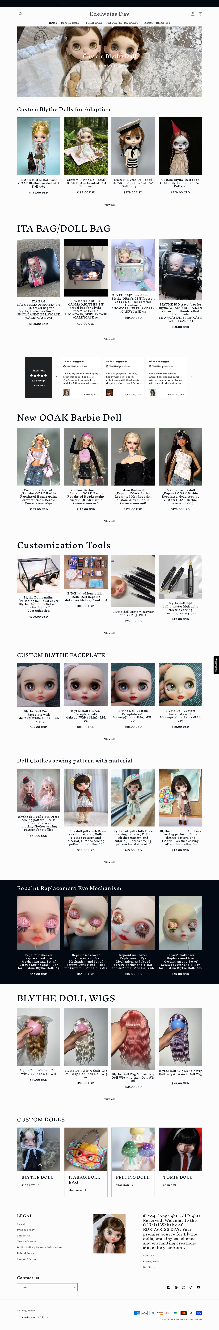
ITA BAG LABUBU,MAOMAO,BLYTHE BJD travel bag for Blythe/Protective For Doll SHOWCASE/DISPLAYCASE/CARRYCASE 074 (38, 309)
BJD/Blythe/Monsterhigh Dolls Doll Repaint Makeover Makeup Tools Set (85, 597)
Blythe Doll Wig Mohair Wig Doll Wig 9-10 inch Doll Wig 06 (133, 1077)
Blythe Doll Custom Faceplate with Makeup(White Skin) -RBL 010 (180, 715)
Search (21, 1223)
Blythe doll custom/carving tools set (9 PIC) (133, 613)
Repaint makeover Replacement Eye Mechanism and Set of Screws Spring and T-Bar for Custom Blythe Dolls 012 (180, 961)
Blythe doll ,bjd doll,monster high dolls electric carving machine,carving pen (180, 608)
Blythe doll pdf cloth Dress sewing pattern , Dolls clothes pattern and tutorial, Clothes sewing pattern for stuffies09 (85, 837)
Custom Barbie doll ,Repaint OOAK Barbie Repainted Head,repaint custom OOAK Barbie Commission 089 (180, 496)
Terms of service (27, 1241)
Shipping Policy (26, 1258)
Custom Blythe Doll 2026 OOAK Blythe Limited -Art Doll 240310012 (133, 183)
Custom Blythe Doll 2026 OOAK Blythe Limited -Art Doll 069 (38, 183)
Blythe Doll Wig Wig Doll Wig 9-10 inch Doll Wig (38, 1072)
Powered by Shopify (193, 1319)
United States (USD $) (32, 1317)
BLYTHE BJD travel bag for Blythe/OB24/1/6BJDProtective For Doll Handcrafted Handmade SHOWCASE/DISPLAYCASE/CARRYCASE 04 (133, 303)
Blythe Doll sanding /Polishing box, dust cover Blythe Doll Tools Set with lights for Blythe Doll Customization (39, 604)
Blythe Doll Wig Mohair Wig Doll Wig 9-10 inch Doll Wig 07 (180, 1074)
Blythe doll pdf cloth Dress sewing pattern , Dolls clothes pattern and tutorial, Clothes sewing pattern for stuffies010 (133, 837)
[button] (20, 13)
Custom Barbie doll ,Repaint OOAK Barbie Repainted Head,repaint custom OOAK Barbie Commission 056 (85, 496)
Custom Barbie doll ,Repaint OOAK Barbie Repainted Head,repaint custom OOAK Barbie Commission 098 (133, 496)
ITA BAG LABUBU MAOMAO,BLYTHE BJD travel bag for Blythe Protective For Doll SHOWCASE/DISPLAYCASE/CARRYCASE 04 (85, 309)
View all (109, 204)
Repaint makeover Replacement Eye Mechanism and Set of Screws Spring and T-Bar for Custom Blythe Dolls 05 (38, 961)
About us (148, 1255)
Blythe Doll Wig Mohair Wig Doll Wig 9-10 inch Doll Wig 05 (85, 1074)
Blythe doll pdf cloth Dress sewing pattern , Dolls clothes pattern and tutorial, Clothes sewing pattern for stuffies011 (180, 837)
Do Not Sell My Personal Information (40, 1247)
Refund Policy (25, 1253)
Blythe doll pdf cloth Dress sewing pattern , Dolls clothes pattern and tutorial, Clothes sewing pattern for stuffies (38, 823)
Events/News (151, 1261)
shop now (28, 1184)
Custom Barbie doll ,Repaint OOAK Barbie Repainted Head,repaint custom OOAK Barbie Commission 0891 (38, 496)
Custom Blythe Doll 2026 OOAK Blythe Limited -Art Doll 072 (180, 183)
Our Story (149, 1267)
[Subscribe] (73, 1287)
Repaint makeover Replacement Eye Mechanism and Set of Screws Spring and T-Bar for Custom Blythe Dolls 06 (133, 961)
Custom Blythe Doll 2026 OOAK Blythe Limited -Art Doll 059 (85, 183)
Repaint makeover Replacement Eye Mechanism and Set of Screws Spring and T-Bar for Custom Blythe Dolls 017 (85, 961)
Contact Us (23, 1235)
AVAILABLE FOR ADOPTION (109, 66)
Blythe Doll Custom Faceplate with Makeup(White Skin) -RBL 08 (86, 715)
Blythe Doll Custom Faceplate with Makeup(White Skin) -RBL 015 (133, 715)
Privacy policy (26, 1229)
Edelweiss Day (176, 1319)
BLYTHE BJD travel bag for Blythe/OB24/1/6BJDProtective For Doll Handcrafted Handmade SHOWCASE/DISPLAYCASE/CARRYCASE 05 (180, 312)
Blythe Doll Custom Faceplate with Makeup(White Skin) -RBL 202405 (38, 716)
